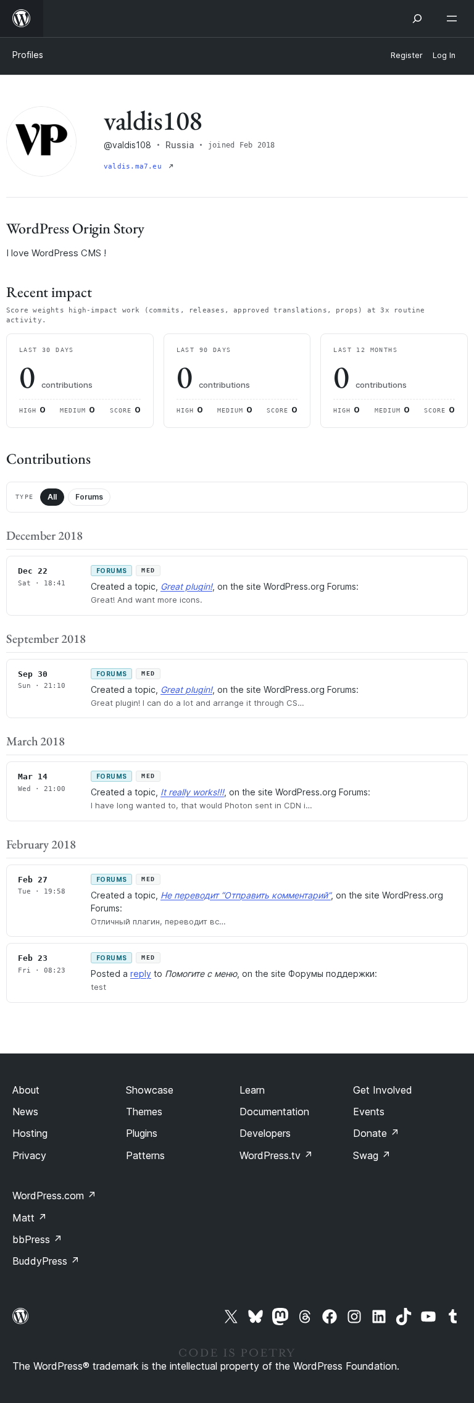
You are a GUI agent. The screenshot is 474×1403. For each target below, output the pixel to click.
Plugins (141, 1133)
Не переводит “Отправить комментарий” (245, 895)
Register (407, 55)
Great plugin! (186, 586)
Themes (144, 1111)
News (25, 1111)
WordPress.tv (276, 1155)
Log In (444, 55)
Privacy (29, 1155)
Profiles (27, 54)
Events (369, 1111)
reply (140, 973)
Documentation (274, 1111)
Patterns (145, 1155)
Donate (376, 1133)
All (52, 496)
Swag (372, 1155)
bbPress (37, 1239)
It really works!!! (192, 792)
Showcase (149, 1090)
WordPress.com (54, 1195)
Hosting (30, 1133)
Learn (252, 1090)
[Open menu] (454, 18)
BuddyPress (46, 1261)
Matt (29, 1218)
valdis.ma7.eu (135, 166)
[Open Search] (417, 18)
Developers (265, 1133)
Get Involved (382, 1090)
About (26, 1090)
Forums (89, 496)
